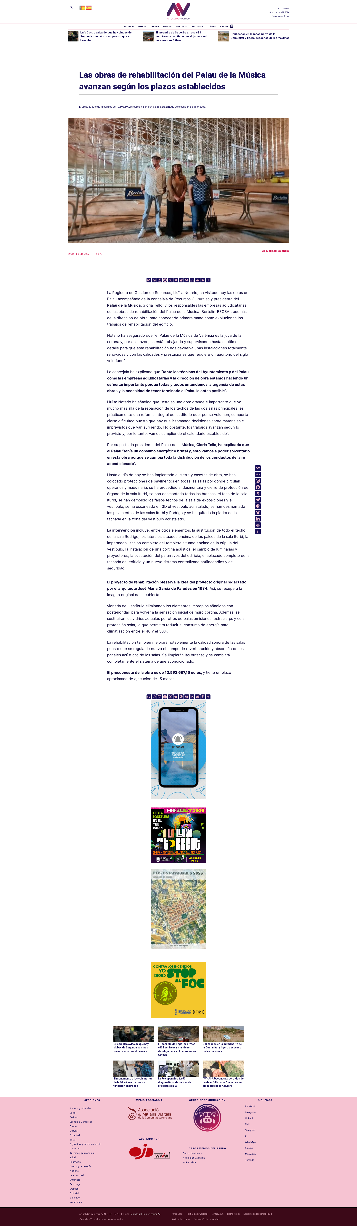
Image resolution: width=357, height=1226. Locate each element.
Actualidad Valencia (275, 250)
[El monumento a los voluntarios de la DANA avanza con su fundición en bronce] (133, 1069)
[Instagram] (159, 280)
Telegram (250, 1130)
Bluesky (249, 1148)
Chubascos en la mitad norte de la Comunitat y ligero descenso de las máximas (222, 1047)
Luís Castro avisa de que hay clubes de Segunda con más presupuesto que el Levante (106, 36)
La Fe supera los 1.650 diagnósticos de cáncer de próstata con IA (174, 1082)
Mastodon (250, 1154)
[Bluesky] (186, 280)
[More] (208, 280)
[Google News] (149, 280)
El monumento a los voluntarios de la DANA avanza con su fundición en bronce (132, 1082)
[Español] (89, 7)
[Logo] (178, 11)
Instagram (250, 1112)
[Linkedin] (192, 280)
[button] (71, 7)
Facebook (250, 1106)
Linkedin (249, 1118)
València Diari (190, 1162)
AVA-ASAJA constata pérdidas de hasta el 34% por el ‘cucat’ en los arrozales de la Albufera (223, 1082)
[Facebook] (165, 280)
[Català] (82, 7)
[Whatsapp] (154, 280)
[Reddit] (197, 280)
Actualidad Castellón (194, 1157)
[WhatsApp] (242, 1142)
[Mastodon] (181, 280)
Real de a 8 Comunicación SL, (145, 1214)
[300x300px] (178, 862)
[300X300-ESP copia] (178, 990)
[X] (170, 280)
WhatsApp (250, 1142)
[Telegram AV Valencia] (178, 801)
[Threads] (242, 1160)
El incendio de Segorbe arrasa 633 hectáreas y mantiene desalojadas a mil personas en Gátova (181, 36)
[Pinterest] (202, 280)
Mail (247, 1124)
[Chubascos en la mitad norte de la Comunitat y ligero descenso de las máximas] (223, 36)
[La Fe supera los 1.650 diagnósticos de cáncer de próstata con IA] (178, 1069)
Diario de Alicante (192, 1153)
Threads (249, 1160)
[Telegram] (175, 280)
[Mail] (242, 1124)
